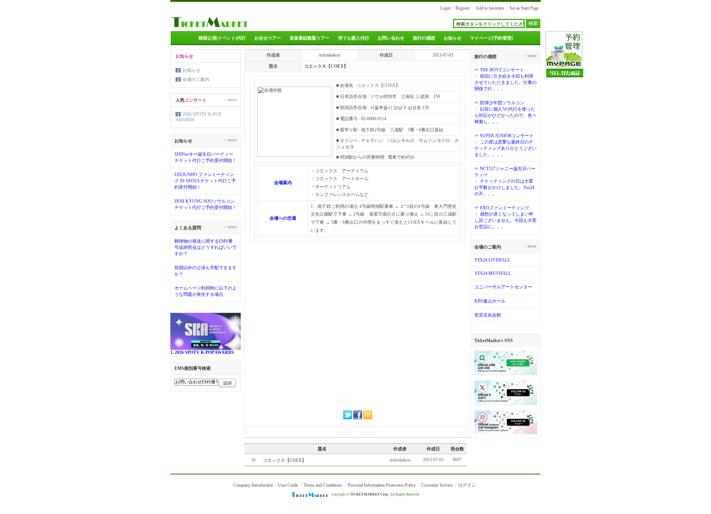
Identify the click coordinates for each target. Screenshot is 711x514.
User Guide (288, 485)
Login (445, 8)
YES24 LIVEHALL (492, 260)
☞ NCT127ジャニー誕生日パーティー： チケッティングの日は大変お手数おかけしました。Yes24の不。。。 (504, 181)
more (230, 99)
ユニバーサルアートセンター (503, 287)
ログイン (467, 485)
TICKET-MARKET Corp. (369, 494)
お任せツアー (267, 38)
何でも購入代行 (353, 38)
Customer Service (437, 485)
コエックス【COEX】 (284, 460)
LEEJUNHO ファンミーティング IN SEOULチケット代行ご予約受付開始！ (205, 181)
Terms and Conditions (323, 485)
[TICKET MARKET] (209, 28)
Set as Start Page (524, 8)
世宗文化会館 (487, 315)
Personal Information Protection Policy (382, 485)
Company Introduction (253, 485)
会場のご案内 (196, 79)
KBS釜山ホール (489, 301)
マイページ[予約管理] (491, 38)
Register (462, 8)
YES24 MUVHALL (492, 273)
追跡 (227, 383)
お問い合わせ (391, 38)
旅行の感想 (424, 38)
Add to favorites (489, 8)
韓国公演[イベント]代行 (222, 38)
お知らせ (452, 38)
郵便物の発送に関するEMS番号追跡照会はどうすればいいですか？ (205, 247)
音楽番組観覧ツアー (310, 38)
